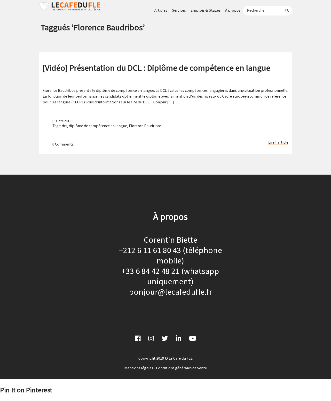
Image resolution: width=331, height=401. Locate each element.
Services (179, 10)
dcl (64, 125)
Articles (160, 10)
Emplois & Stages (205, 10)
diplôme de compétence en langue (98, 125)
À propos (232, 10)
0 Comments (63, 144)
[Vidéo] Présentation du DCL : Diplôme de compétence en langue (156, 67)
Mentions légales (138, 367)
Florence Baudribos (145, 125)
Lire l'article (278, 142)
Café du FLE (66, 120)
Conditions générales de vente (181, 367)
